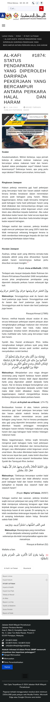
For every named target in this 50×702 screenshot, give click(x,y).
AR (27, 3)
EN (24, 3)
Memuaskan (9, 659)
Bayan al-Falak (8, 613)
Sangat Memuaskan (12, 655)
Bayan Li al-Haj (8, 602)
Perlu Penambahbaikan (13, 662)
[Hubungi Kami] (33, 3)
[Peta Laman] (41, 3)
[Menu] (3, 25)
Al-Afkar (5, 598)
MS (21, 3)
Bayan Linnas (7, 576)
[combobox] (23, 8)
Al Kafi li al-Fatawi (11, 568)
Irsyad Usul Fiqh (8, 591)
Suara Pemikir (8, 609)
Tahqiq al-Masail (8, 595)
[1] (47, 555)
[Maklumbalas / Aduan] (37, 3)
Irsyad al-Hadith (8, 587)
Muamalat (27, 568)
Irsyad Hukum (7, 580)
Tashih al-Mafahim (9, 606)
